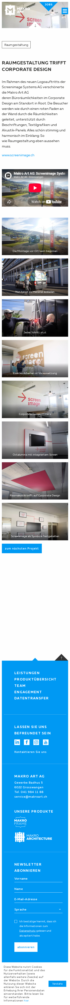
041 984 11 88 (32, 792)
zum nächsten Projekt (22, 548)
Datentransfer (31, 698)
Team (20, 686)
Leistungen (27, 673)
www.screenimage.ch (18, 155)
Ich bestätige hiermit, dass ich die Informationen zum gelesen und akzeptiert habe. (37, 928)
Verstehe (57, 983)
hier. (26, 1000)
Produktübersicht (35, 679)
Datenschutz (27, 930)
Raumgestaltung (16, 45)
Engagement (28, 692)
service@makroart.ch (30, 796)
